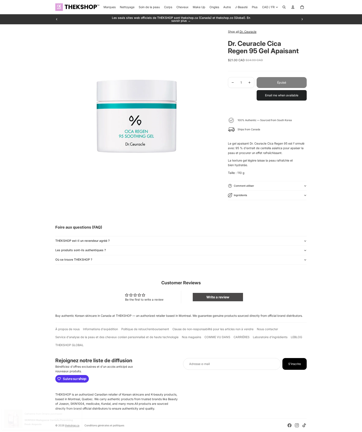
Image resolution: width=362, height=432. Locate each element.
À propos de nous (67, 329)
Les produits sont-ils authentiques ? (80, 250)
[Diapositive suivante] (302, 19)
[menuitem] (255, 7)
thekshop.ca (72, 425)
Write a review (217, 297)
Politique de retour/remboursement (145, 329)
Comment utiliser (244, 185)
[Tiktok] (304, 425)
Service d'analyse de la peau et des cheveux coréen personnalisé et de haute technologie (116, 337)
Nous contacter (267, 329)
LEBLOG (296, 337)
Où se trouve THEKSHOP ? (73, 259)
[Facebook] (289, 425)
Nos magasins (191, 337)
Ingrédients (240, 195)
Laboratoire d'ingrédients (270, 337)
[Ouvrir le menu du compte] (292, 7)
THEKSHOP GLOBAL (69, 345)
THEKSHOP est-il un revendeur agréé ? (82, 240)
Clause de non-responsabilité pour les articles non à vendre (212, 329)
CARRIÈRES (242, 337)
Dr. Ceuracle (248, 31)
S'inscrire (294, 364)
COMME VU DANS (217, 337)
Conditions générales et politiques (104, 425)
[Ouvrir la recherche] (284, 7)
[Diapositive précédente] (56, 19)
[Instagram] (296, 425)
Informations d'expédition (100, 329)
